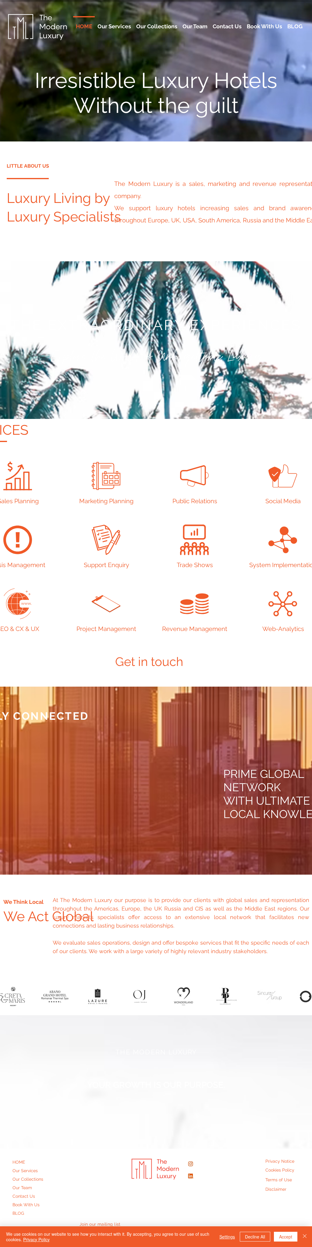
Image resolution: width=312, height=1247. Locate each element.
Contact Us (23, 1196)
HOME (18, 1162)
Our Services (25, 1170)
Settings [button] (227, 1237)
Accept (285, 1237)
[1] (191, 1176)
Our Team (22, 1187)
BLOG (18, 1213)
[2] (191, 1164)
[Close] (304, 1236)
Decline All (255, 1237)
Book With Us (26, 1204)
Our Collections (27, 1179)
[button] (55, 996)
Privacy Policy (36, 1239)
